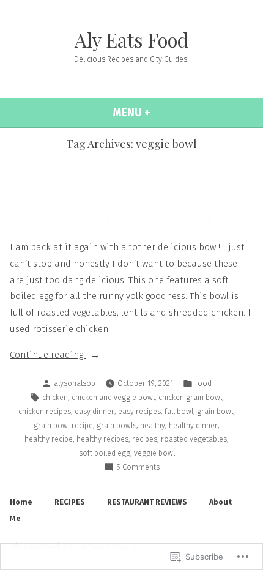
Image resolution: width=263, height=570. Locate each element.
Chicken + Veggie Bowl (132, 217)
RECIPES (69, 501)
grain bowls (116, 425)
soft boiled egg (104, 452)
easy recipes (139, 411)
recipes (144, 438)
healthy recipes (102, 438)
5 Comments (138, 468)
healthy (152, 425)
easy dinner (94, 411)
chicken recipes (44, 411)
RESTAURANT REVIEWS (147, 501)
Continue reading (48, 356)
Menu (160, 112)
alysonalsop (74, 383)
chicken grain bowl (190, 397)
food (203, 383)
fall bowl (179, 411)
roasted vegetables (194, 438)
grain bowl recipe (63, 425)
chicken (55, 397)
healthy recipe (48, 438)
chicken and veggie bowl (113, 397)
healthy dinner (193, 425)
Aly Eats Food (131, 40)
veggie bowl (154, 452)
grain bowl (215, 411)
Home (21, 501)
